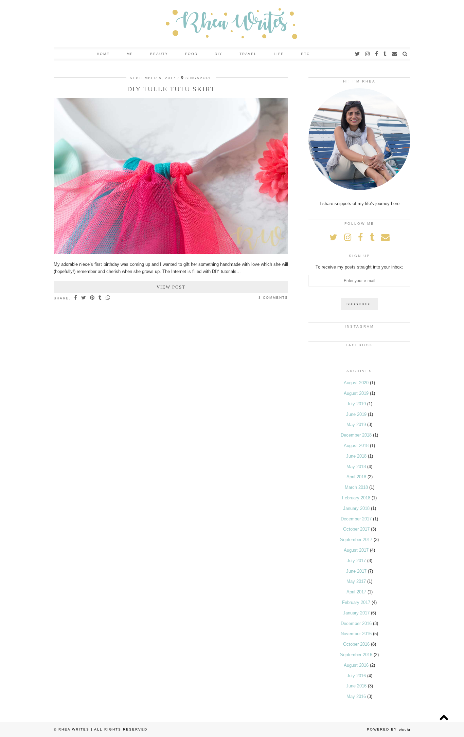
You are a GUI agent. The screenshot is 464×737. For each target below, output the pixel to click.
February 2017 (356, 602)
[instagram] (367, 54)
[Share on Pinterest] (92, 298)
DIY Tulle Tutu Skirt (171, 89)
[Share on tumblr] (100, 298)
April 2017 (356, 591)
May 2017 (356, 581)
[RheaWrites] (232, 24)
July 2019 (356, 403)
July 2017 (356, 560)
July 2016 (356, 675)
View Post (171, 287)
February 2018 (356, 497)
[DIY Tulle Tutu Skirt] (171, 252)
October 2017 (356, 529)
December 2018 (356, 435)
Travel (248, 54)
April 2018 (356, 476)
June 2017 (356, 571)
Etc (305, 54)
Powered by (388, 729)
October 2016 (356, 644)
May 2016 (356, 696)
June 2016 (356, 685)
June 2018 (356, 456)
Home (103, 54)
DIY (218, 54)
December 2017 (356, 518)
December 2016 (356, 623)
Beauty (159, 54)
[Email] (395, 54)
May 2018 (356, 466)
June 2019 (356, 414)
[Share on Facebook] (75, 298)
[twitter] (357, 54)
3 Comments (273, 297)
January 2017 (356, 612)
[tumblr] (385, 54)
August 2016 (356, 665)
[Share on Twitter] (83, 298)
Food (191, 54)
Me (130, 54)
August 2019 (356, 393)
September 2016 (356, 654)
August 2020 (356, 382)
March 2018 (356, 487)
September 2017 (356, 539)
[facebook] (377, 54)
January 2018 (356, 508)
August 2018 (356, 445)
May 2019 (356, 424)
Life (279, 54)
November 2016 (356, 633)
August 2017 (356, 550)
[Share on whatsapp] (108, 298)
